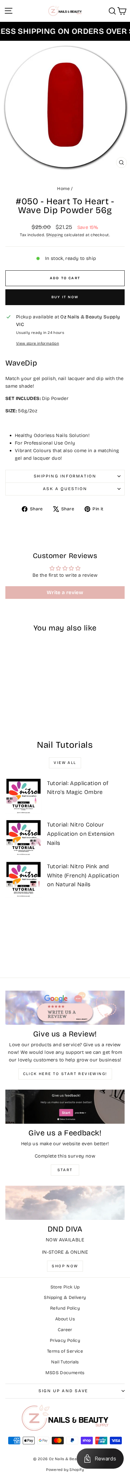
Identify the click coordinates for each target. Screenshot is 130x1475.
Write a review (65, 592)
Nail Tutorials (65, 1362)
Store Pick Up (65, 1287)
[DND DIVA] (65, 1203)
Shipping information (65, 476)
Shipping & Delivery (65, 1297)
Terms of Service (65, 1351)
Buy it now (65, 297)
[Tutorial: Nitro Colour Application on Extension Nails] (23, 837)
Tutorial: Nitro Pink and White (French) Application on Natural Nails (83, 875)
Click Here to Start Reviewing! (65, 1074)
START (65, 1170)
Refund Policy (65, 1308)
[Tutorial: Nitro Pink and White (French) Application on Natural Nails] (23, 879)
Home (63, 188)
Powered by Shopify (65, 1469)
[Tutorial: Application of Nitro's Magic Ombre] (23, 796)
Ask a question (65, 488)
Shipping (54, 234)
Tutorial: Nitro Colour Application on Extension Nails (81, 833)
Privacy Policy (65, 1340)
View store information (37, 343)
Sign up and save (63, 1390)
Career (65, 1329)
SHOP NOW (65, 1266)
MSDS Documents (64, 1372)
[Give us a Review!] (65, 1008)
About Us (65, 1319)
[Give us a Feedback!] (65, 1107)
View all (65, 762)
